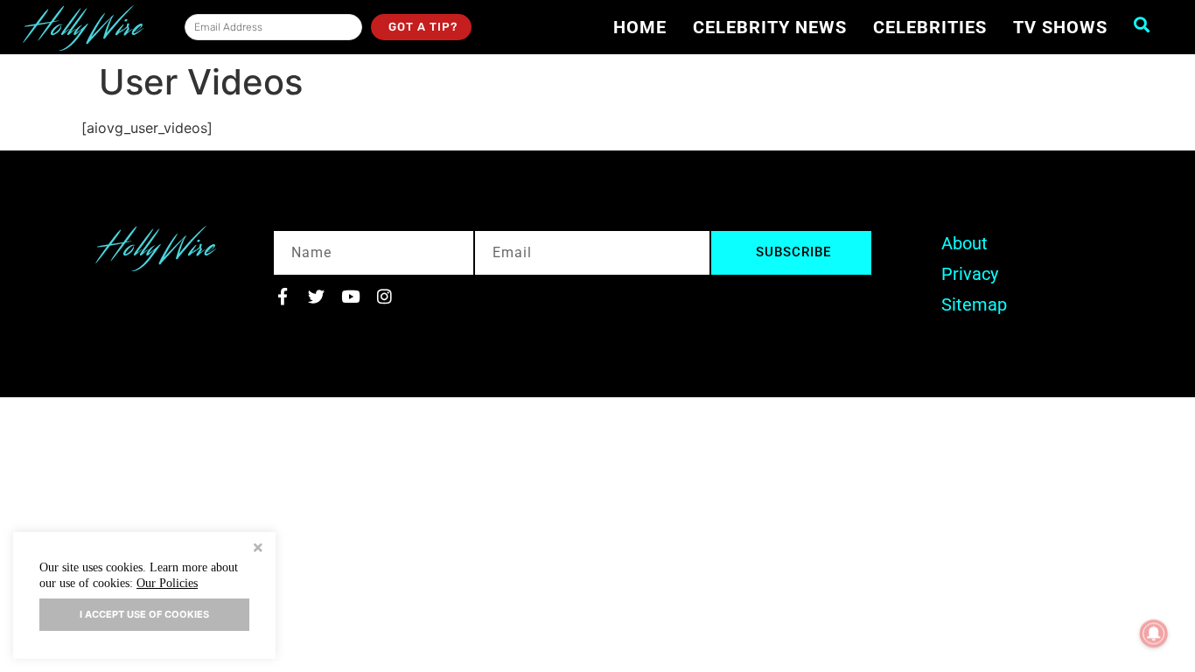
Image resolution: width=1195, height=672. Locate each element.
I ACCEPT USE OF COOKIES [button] (144, 614)
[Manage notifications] (1154, 634)
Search (1147, 24)
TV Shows (1060, 27)
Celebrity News (770, 27)
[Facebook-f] (282, 296)
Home (640, 27)
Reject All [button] (258, 549)
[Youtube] (350, 296)
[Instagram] (384, 296)
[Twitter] (316, 296)
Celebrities (930, 27)
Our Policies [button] (167, 583)
